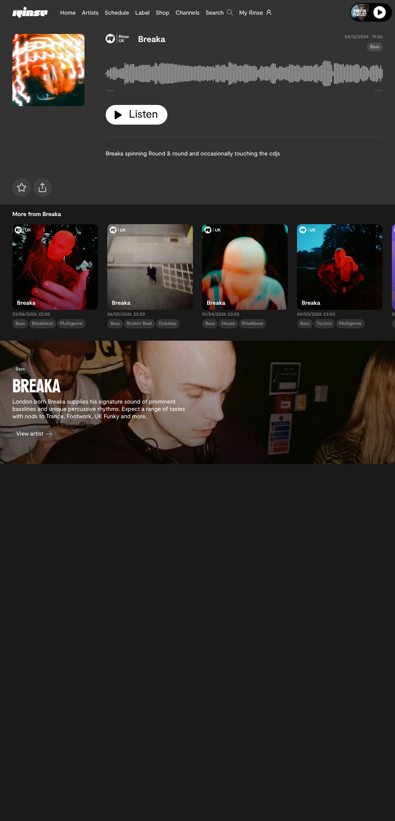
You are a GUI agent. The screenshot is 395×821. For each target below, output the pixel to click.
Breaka (151, 39)
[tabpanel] (244, 75)
